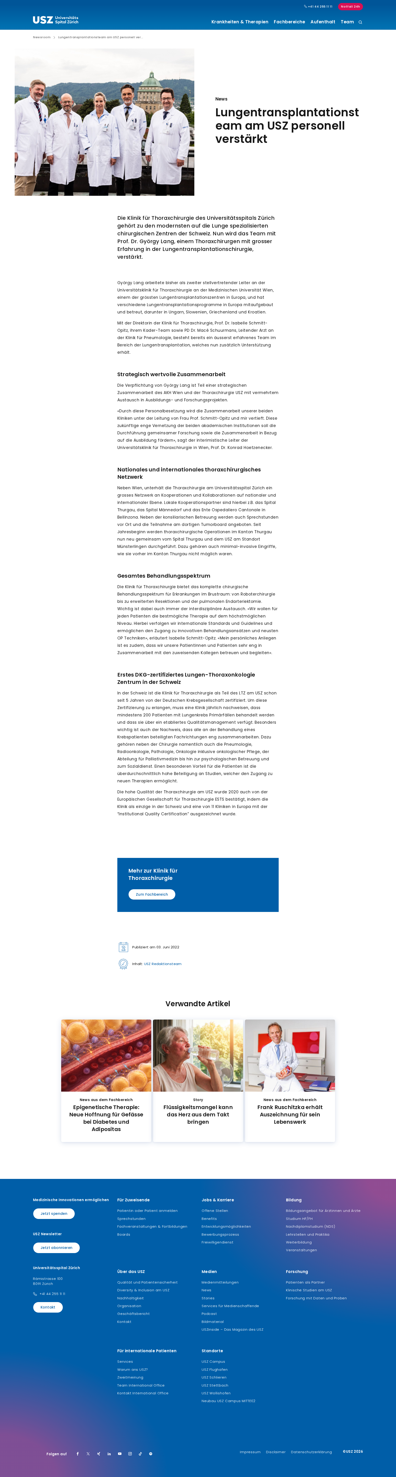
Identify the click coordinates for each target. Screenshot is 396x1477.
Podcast (209, 1313)
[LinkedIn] (109, 1454)
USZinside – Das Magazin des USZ (233, 1329)
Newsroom (41, 37)
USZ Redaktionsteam (163, 963)
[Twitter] (88, 1454)
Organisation (129, 1305)
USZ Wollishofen (216, 1393)
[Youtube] (120, 1454)
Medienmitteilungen (220, 1282)
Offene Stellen (215, 1210)
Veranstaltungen (301, 1250)
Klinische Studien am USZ (309, 1290)
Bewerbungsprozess (220, 1234)
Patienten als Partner (305, 1282)
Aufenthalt (323, 21)
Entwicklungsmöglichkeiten (226, 1226)
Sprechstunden (131, 1218)
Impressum (250, 1452)
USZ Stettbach (215, 1385)
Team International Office (141, 1385)
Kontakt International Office (142, 1393)
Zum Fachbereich (152, 894)
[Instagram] (130, 1454)
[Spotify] (151, 1454)
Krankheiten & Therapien (240, 21)
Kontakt (48, 1307)
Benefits (209, 1218)
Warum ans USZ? (132, 1369)
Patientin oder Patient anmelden (147, 1210)
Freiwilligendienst (217, 1242)
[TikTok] (140, 1454)
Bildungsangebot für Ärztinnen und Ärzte (323, 1210)
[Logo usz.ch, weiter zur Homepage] (55, 20)
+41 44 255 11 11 (319, 6)
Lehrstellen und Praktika (308, 1234)
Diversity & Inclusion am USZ (143, 1290)
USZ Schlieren (214, 1377)
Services (125, 1361)
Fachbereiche (289, 21)
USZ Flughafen (215, 1369)
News (207, 1290)
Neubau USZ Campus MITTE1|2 (229, 1400)
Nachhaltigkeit (130, 1298)
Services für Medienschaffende (230, 1305)
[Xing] (99, 1454)
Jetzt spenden (54, 1213)
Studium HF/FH (299, 1218)
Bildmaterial (213, 1321)
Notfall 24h (350, 6)
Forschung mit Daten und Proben (316, 1298)
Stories (208, 1298)
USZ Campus (213, 1361)
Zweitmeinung (130, 1377)
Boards (123, 1234)
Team (347, 21)
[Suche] (360, 22)
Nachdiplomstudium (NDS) (310, 1226)
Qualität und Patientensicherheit (147, 1282)
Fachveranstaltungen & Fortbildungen (152, 1226)
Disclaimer (276, 1452)
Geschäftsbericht (133, 1313)
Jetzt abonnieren (56, 1247)
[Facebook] (78, 1454)
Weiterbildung (299, 1242)
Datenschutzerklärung (311, 1452)
